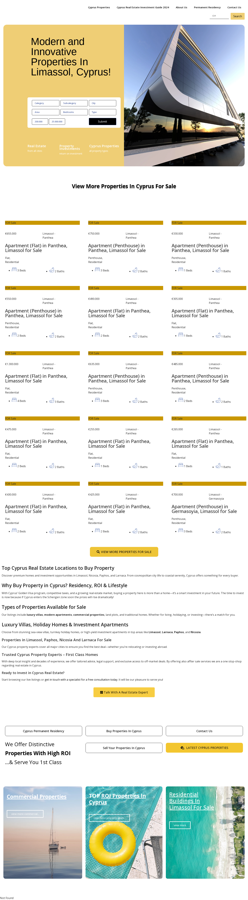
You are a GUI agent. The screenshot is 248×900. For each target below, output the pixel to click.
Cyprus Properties (99, 7)
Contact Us (234, 7)
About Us (181, 7)
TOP (117, 799)
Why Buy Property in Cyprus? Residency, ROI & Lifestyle (64, 585)
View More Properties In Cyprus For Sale (124, 186)
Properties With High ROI (38, 753)
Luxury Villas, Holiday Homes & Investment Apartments (65, 624)
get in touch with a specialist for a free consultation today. (81, 679)
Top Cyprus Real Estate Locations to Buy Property (58, 568)
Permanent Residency (207, 7)
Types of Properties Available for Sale (44, 607)
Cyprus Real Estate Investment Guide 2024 (143, 7)
